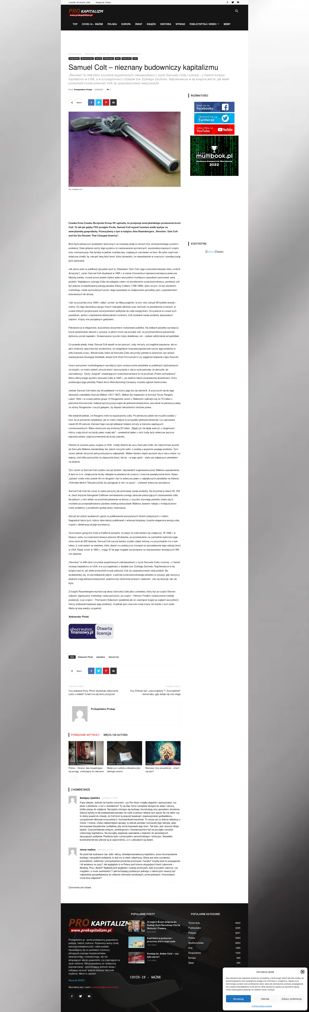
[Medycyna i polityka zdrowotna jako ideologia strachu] (124, 753)
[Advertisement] (154, 41)
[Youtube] (238, 2)
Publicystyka (108, 58)
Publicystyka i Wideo (203, 24)
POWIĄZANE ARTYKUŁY (85, 734)
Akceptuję (238, 998)
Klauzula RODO (77, 980)
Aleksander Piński (85, 657)
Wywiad (180, 24)
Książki (151, 24)
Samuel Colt (114, 657)
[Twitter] (232, 2)
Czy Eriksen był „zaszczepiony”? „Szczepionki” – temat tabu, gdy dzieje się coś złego (155, 692)
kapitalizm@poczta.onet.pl (104, 987)
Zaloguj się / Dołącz (103, 2)
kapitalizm (100, 657)
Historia (165, 24)
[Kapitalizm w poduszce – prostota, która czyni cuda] (136, 942)
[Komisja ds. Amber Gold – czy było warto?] (136, 957)
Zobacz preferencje (291, 998)
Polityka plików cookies (262, 1006)
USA (135, 58)
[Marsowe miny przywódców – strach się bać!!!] (163, 753)
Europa (126, 24)
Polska (112, 24)
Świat (138, 24)
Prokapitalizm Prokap (83, 89)
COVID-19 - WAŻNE (115, 764)
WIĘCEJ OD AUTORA (115, 734)
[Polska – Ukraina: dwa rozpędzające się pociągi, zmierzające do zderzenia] (86, 753)
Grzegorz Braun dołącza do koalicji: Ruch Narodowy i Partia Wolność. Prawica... (163, 925)
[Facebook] (227, 2)
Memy (227, 24)
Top (75, 24)
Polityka (73, 764)
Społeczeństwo (87, 58)
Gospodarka (89, 53)
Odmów (265, 998)
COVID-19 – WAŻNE (92, 24)
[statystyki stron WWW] (209, 251)
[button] (302, 971)
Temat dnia (126, 58)
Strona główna (75, 53)
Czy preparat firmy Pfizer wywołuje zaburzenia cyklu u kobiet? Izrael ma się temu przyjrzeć (93, 692)
